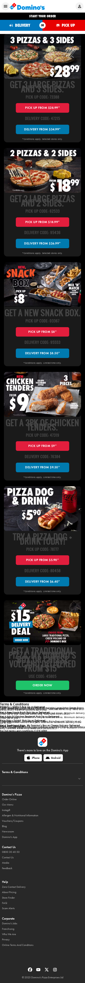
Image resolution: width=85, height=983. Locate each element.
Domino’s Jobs (9, 923)
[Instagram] (55, 971)
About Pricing (9, 892)
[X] (47, 971)
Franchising (8, 929)
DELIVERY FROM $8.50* (42, 353)
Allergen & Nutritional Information (20, 815)
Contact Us (8, 857)
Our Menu (7, 804)
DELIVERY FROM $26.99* (42, 243)
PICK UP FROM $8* (42, 332)
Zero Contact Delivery (14, 887)
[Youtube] (39, 971)
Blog (4, 826)
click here (40, 731)
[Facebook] (30, 971)
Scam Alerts (8, 908)
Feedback (7, 868)
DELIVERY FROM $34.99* (42, 129)
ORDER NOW (42, 685)
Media (5, 862)
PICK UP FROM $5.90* (42, 560)
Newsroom (8, 831)
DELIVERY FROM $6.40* (42, 581)
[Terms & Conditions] (79, 778)
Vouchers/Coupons (12, 821)
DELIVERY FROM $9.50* (42, 467)
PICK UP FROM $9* (42, 446)
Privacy (5, 939)
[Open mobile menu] (5, 6)
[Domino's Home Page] (27, 6)
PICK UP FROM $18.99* (42, 222)
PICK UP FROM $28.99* (42, 108)
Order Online (9, 799)
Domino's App (9, 837)
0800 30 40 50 (11, 852)
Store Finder (8, 897)
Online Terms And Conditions (17, 945)
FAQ (4, 903)
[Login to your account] (79, 6)
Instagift (6, 810)
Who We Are (9, 934)
